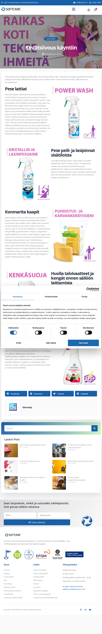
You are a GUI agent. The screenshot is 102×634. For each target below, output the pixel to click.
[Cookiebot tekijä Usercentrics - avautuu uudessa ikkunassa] (88, 289)
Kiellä (18, 343)
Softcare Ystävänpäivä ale (30, 461)
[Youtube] (90, 610)
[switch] (38, 333)
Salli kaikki (83, 343)
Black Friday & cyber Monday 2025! (33, 445)
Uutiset (51, 39)
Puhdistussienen (18, 256)
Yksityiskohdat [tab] (51, 296)
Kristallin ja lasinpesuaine (61, 160)
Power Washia (11, 117)
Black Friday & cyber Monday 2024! (81, 461)
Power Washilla (16, 131)
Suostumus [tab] (18, 296)
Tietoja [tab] (84, 296)
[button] (73, 9)
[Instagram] (85, 610)
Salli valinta (51, 343)
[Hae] (94, 428)
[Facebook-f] (81, 610)
